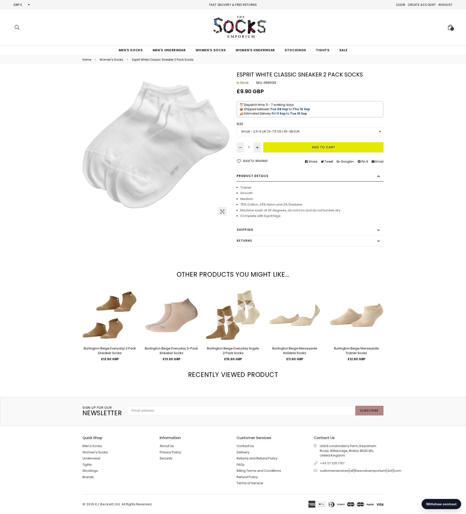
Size (240, 124)
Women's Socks (211, 50)
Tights (323, 50)
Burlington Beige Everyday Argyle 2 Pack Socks (233, 351)
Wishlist (445, 5)
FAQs (241, 464)
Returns (244, 241)
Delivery (243, 452)
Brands (88, 477)
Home (87, 60)
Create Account (422, 5)
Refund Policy (247, 477)
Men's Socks (131, 50)
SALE (343, 50)
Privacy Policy (170, 452)
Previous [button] (79, 314)
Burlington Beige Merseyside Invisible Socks (294, 351)
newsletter (102, 411)
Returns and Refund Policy (257, 458)
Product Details (252, 176)
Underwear (91, 458)
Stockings (295, 50)
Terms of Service (250, 483)
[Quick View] (131, 299)
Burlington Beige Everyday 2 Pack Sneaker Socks (110, 351)
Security (166, 458)
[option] (156, 144)
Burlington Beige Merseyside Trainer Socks (356, 351)
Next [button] (387, 314)
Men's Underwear (169, 50)
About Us (167, 446)
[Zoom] (222, 211)
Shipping (245, 230)
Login (400, 5)
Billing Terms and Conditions (259, 470)
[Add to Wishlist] (131, 309)
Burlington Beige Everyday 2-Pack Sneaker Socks (171, 351)
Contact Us (245, 446)
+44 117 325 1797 (332, 463)
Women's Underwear (255, 50)
